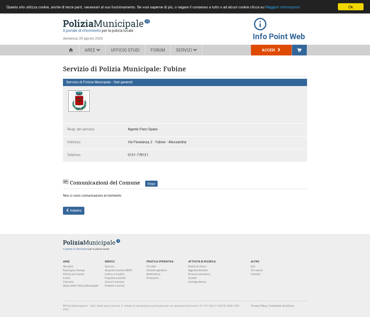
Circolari (151, 266)
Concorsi (68, 281)
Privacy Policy (259, 305)
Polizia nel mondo (73, 274)
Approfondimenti (198, 270)
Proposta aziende (115, 278)
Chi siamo (257, 270)
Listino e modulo (114, 274)
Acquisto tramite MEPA (118, 270)
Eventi (66, 278)
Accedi (269, 50)
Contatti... (256, 274)
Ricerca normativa (199, 274)
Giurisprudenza (197, 281)
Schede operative (156, 270)
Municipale (103, 23)
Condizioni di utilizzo (281, 305)
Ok (350, 6)
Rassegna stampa (74, 270)
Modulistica (153, 274)
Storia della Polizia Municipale (80, 285)
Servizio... (110, 266)
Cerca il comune (114, 281)
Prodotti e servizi (115, 285)
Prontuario (152, 278)
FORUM (158, 50)
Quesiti (192, 278)
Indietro (75, 210)
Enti (253, 266)
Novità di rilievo (197, 266)
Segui (151, 183)
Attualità (68, 266)
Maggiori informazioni (283, 7)
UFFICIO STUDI (125, 50)
